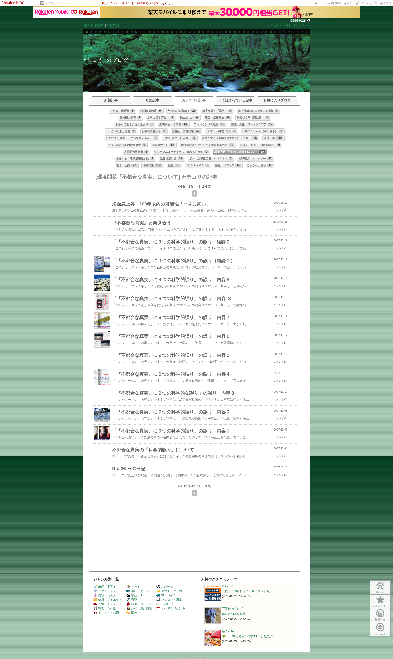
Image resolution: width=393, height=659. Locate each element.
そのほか (50, 3)
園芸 (134, 612)
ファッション (107, 591)
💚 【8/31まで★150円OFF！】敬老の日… (250, 636)
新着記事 (380, 619)
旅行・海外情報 (141, 608)
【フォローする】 (280, 25)
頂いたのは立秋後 (234, 613)
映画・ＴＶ (138, 595)
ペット (135, 586)
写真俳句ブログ (232, 608)
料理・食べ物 (107, 608)
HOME (88, 25)
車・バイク (168, 595)
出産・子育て (107, 586)
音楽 (134, 599)
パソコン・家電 (171, 599)
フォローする (380, 606)
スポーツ (167, 586)
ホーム (380, 592)
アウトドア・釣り (173, 591)
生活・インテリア (110, 604)
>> (338, 3)
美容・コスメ (107, 595)
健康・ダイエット (110, 599)
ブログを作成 (368, 3)
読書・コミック (141, 604)
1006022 (298, 20)
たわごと (228, 586)
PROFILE (113, 25)
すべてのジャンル (173, 608)
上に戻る (380, 633)
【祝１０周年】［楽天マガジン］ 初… (247, 591)
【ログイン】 (301, 25)
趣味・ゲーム (140, 591)
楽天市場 (385, 3)
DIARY (99, 25)
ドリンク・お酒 (108, 612)
